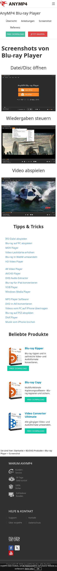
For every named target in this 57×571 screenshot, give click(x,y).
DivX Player (11, 317)
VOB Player (11, 287)
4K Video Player (14, 269)
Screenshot (45, 21)
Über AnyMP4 (15, 523)
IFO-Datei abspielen (16, 238)
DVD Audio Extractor (16, 278)
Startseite (18, 450)
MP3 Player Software (16, 299)
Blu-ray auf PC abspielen (18, 243)
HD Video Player (14, 261)
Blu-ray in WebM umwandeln (21, 257)
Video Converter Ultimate (35, 415)
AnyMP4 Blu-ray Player (20, 13)
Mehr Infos (29, 568)
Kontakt (32, 518)
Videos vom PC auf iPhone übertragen (26, 308)
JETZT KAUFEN (38, 34)
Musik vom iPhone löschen (20, 322)
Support (13, 518)
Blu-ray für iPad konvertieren (21, 282)
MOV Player (11, 247)
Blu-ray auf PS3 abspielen (19, 312)
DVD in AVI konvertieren (18, 303)
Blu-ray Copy (33, 382)
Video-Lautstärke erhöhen (19, 252)
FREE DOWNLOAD (15, 34)
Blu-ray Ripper (34, 348)
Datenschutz (34, 523)
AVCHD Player (13, 273)
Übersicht (11, 21)
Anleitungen (27, 21)
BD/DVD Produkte (34, 450)
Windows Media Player (18, 291)
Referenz (15, 27)
